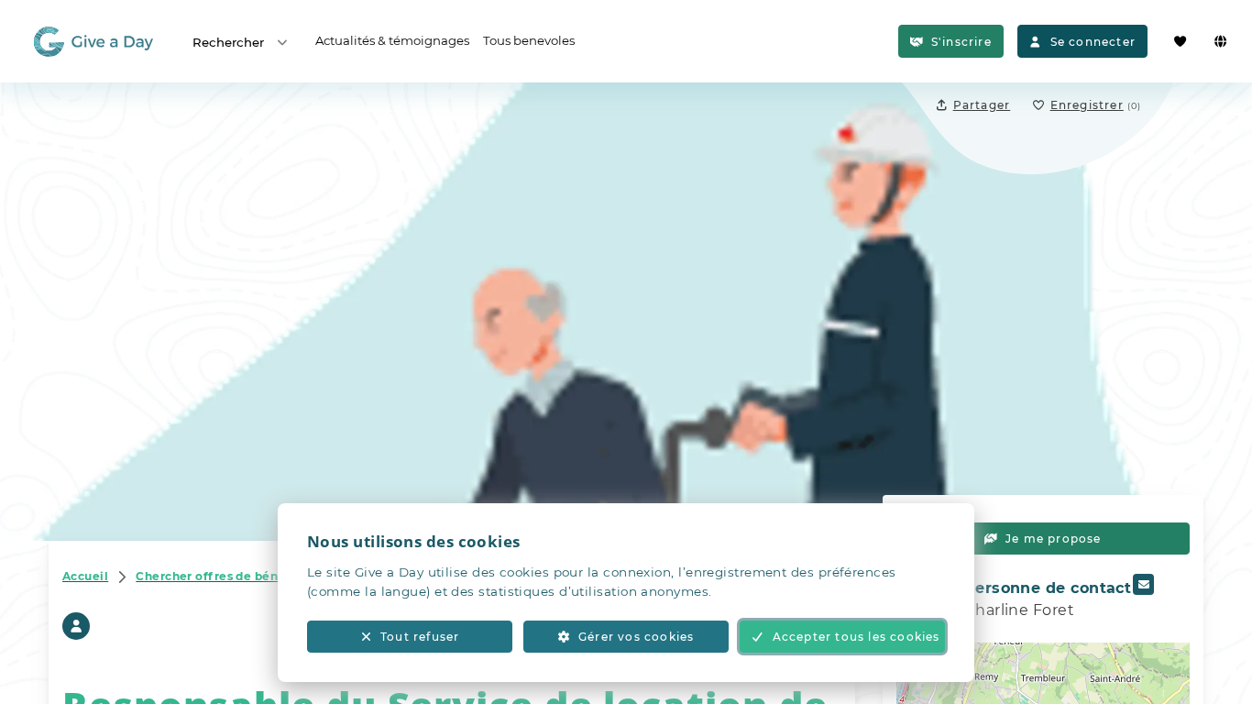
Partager (982, 105)
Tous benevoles (529, 40)
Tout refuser (419, 637)
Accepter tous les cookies (856, 637)
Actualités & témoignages (392, 40)
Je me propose (1053, 538)
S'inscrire (961, 42)
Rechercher (228, 42)
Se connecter (1093, 42)
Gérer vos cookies (636, 637)
